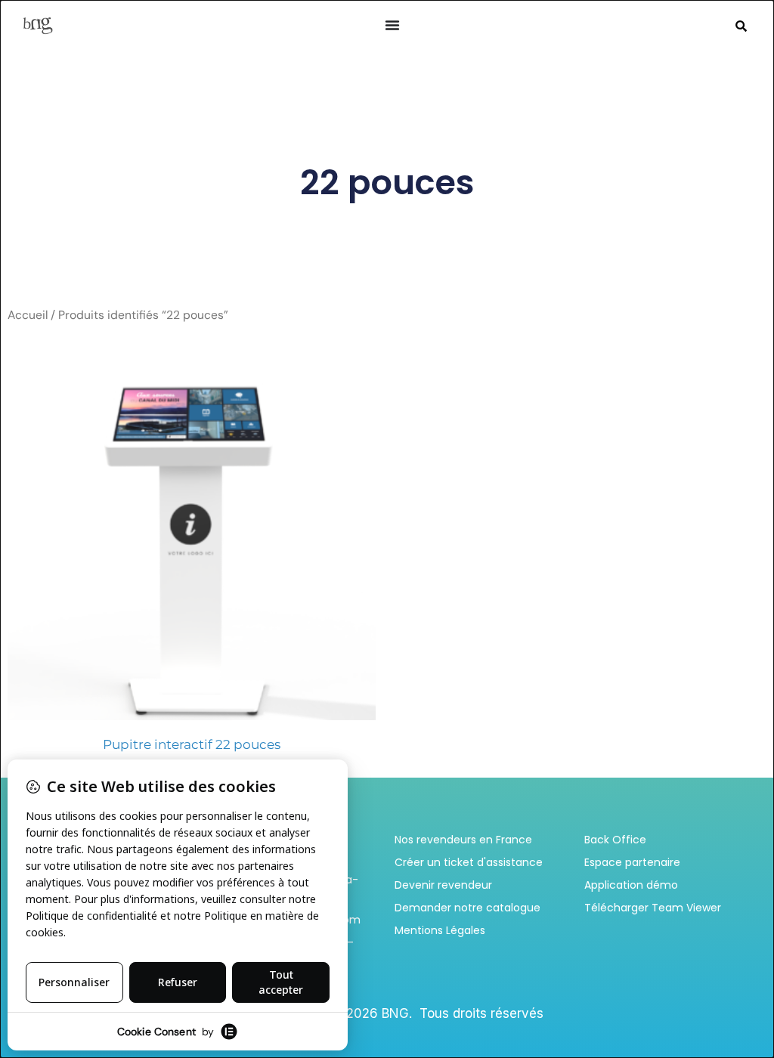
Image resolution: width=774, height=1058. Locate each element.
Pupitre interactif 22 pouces (191, 744)
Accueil (28, 315)
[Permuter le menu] (392, 24)
